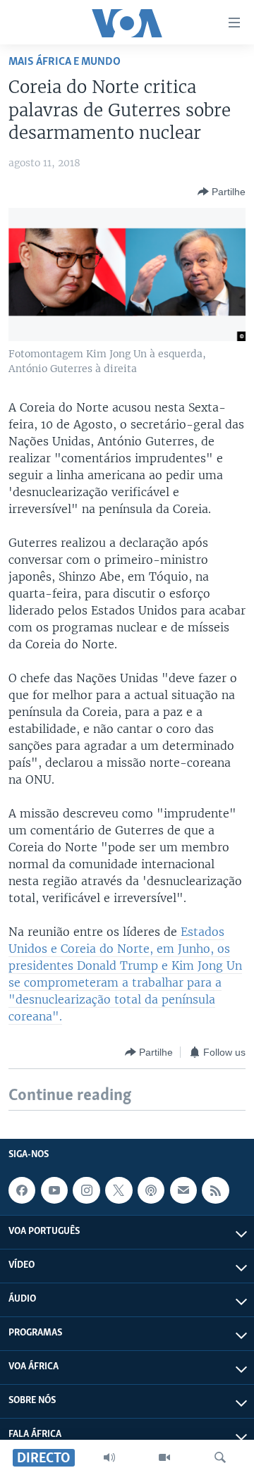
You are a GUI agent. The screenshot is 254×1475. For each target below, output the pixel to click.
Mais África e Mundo (64, 62)
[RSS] (215, 1190)
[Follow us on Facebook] (21, 1190)
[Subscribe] (183, 1190)
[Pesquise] (220, 1457)
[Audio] (109, 1457)
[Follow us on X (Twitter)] (118, 1190)
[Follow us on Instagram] (86, 1190)
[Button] (222, 191)
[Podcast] (151, 1190)
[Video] (164, 1457)
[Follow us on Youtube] (54, 1190)
